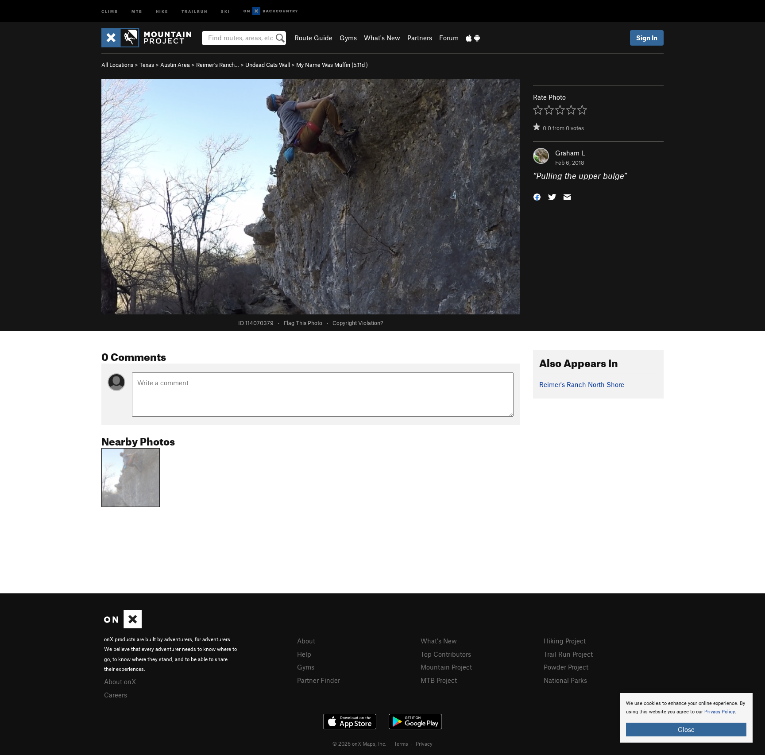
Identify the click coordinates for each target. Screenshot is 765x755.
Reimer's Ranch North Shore (581, 384)
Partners (419, 38)
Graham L (570, 153)
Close (686, 729)
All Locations (117, 64)
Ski (225, 11)
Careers (115, 695)
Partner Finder (318, 680)
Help (304, 654)
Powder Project (566, 667)
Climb (109, 11)
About (306, 641)
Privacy (424, 743)
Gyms (348, 38)
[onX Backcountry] (271, 11)
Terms (401, 743)
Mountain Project (446, 667)
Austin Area (175, 64)
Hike (162, 11)
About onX (120, 681)
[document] (686, 717)
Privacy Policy (719, 712)
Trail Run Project (568, 654)
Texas (146, 64)
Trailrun (195, 11)
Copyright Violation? (357, 322)
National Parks (565, 680)
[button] (537, 196)
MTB (137, 11)
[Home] (150, 37)
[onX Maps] (123, 626)
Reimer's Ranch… (217, 64)
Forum (449, 38)
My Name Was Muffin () (332, 64)
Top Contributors (446, 654)
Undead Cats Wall (267, 64)
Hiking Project (565, 641)
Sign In (646, 38)
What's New (382, 38)
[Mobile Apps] (473, 38)
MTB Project (439, 680)
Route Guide (313, 38)
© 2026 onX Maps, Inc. (359, 743)
